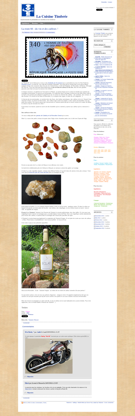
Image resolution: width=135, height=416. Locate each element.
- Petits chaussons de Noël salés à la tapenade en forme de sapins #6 (103, 58)
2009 (109, 151)
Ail (100, 172)
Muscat (36, 320)
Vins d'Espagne (107, 194)
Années (96, 147)
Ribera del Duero (106, 193)
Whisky (106, 181)
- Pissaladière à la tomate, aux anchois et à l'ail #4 (103, 62)
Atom (33, 402)
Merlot (95, 204)
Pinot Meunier (101, 204)
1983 (102, 150)
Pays (95, 134)
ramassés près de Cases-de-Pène (39, 172)
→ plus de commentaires (100, 115)
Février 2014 (98, 220)
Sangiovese (97, 206)
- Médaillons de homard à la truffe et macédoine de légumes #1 (104, 104)
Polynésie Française (99, 140)
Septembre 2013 (99, 228)
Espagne (96, 137)
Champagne (97, 193)
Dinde (107, 173)
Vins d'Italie (97, 196)
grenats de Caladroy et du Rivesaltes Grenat (49, 115)
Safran (100, 180)
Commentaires (38, 402)
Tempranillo (104, 206)
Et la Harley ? (29, 332)
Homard (101, 176)
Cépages (96, 200)
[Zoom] (49, 373)
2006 (102, 151)
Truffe (103, 180)
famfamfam (110, 402)
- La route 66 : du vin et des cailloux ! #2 (103, 91)
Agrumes (96, 172)
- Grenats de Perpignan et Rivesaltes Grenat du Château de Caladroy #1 (104, 109)
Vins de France (98, 194)
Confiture (96, 163)
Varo (107, 180)
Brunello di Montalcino (100, 192)
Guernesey (97, 138)
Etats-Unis (102, 137)
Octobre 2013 (99, 226)
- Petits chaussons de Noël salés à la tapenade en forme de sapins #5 (104, 72)
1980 (98, 150)
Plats (95, 160)
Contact (110, 2)
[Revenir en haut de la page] (25, 376)
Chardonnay (109, 203)
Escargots (103, 174)
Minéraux (30, 314)
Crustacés (102, 173)
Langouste (97, 177)
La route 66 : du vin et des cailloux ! (40, 28)
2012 (98, 153)
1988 (105, 150)
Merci (27, 383)
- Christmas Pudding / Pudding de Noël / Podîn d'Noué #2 (104, 95)
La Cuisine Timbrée (51, 16)
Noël (110, 163)
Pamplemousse (108, 178)
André (39, 332)
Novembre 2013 (99, 224)
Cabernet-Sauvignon (99, 203)
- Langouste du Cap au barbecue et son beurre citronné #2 (104, 100)
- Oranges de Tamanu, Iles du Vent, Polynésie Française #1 (104, 87)
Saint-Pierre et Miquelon (100, 141)
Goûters (106, 163)
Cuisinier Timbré (100, 33)
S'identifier (104, 2)
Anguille (109, 172)
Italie (102, 138)
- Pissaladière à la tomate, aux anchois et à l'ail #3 (103, 113)
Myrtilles (96, 178)
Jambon (106, 176)
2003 (95, 151)
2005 (98, 151)
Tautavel (31, 320)
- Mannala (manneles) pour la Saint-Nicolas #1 (103, 83)
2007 (105, 151)
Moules (102, 177)
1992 (27, 313)
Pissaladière (101, 164)
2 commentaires (50, 32)
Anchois (103, 172)
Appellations (97, 189)
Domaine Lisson (26, 84)
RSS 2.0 (30, 402)
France (28, 311)
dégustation (28, 389)
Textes (44, 402)
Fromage (96, 176)
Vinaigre (96, 181)
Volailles (101, 181)
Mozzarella (108, 177)
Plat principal (108, 164)
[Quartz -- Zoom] (53, 162)
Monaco (106, 138)
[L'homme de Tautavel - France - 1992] (56, 77)
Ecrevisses (97, 174)
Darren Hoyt (90, 402)
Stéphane (27, 32)
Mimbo (83, 402)
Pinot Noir (108, 204)
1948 (95, 150)
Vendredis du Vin (53, 83)
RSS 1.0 (25, 402)
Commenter (26, 323)
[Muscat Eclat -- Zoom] (45, 288)
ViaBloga (75, 402)
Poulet (95, 180)
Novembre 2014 (99, 216)
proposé (60, 83)
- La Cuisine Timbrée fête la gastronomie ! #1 (104, 80)
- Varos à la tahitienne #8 (103, 64)
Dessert (102, 163)
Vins (41, 23)
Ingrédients (25, 23)
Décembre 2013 (99, 222)
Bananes (96, 173)
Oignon (101, 178)
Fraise (108, 174)
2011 (95, 153)
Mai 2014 (97, 218)
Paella (95, 164)
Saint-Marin (109, 140)
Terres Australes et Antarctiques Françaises (103, 142)
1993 (109, 150)
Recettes (35, 23)
